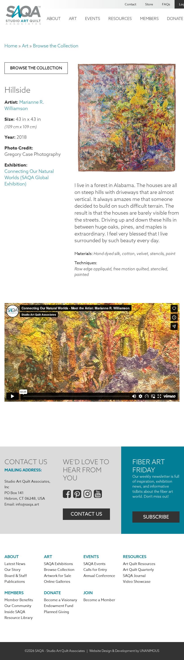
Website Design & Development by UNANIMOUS (124, 651)
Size (8, 119)
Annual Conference (99, 576)
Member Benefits (18, 600)
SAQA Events (94, 564)
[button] (127, 171)
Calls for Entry (95, 569)
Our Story (12, 569)
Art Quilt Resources (139, 564)
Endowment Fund (58, 606)
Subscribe (156, 517)
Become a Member (99, 600)
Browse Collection (59, 569)
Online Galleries (57, 581)
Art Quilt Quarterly (138, 569)
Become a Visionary (60, 600)
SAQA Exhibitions (58, 564)
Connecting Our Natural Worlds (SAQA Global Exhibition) (29, 177)
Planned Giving (56, 612)
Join (88, 592)
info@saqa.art (27, 504)
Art (73, 18)
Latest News (14, 564)
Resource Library (18, 617)
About (54, 18)
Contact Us (86, 514)
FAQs (166, 4)
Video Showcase (137, 581)
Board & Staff (15, 576)
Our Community (17, 606)
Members (149, 18)
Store (149, 4)
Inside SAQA (14, 612)
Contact (130, 4)
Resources (120, 18)
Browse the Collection (55, 45)
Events (92, 18)
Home (10, 45)
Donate (52, 592)
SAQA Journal (134, 576)
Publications (14, 581)
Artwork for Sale (57, 576)
